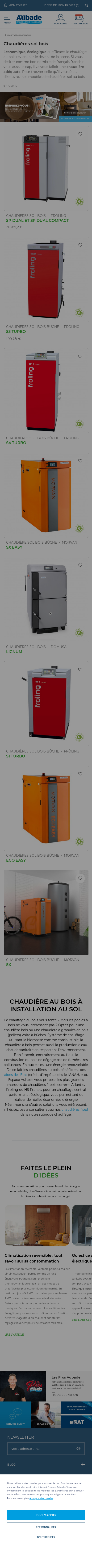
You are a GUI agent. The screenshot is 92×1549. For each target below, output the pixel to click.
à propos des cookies (41, 1498)
